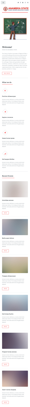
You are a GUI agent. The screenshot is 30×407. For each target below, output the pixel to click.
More (5, 212)
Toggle (3, 3)
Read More (7, 73)
